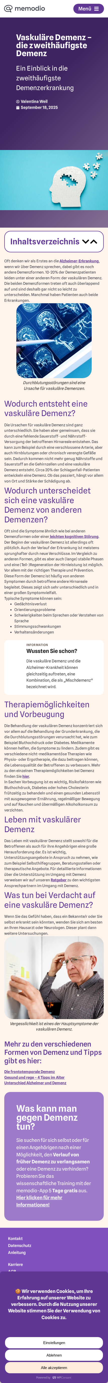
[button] (86, 242)
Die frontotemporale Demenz (29, 1072)
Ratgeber (59, 880)
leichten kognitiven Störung (73, 536)
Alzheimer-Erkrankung (79, 261)
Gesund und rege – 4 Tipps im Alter (34, 1077)
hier (25, 776)
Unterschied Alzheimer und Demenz (35, 1083)
